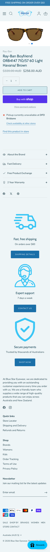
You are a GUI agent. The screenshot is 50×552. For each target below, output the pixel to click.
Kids (5, 454)
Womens (7, 449)
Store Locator (10, 420)
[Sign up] (45, 492)
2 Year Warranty (16, 182)
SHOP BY (14, 522)
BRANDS (24, 522)
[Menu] (4, 14)
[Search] (11, 14)
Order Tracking (10, 459)
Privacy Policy (10, 468)
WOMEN (35, 522)
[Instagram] (10, 407)
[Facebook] (4, 407)
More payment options (25, 106)
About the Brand (16, 154)
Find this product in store (16, 131)
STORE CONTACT (11, 526)
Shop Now (25, 362)
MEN (43, 522)
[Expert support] (25, 276)
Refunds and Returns (14, 430)
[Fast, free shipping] (25, 222)
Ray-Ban (7, 51)
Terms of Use (10, 464)
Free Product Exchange (19, 173)
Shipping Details (25, 254)
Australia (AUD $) (11, 535)
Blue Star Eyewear (19, 540)
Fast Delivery (14, 163)
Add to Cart (25, 90)
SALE (5, 522)
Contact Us (25, 308)
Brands (6, 445)
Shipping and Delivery (14, 425)
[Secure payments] (25, 329)
